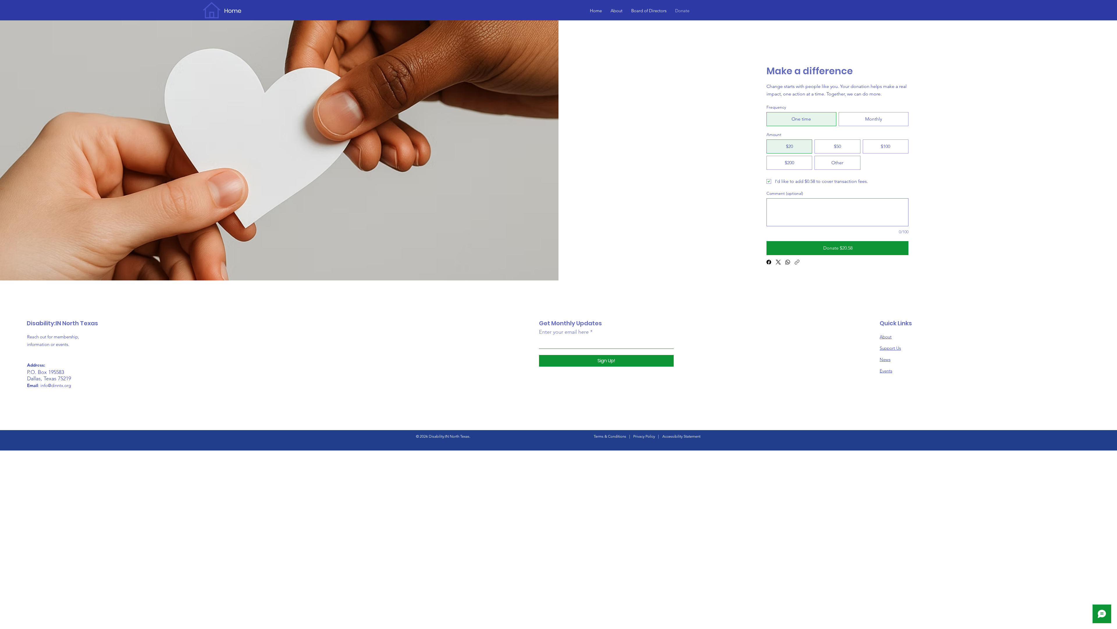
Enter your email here (564, 332)
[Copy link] (797, 262)
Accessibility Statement (681, 436)
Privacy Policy (644, 436)
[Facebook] (768, 262)
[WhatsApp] (787, 262)
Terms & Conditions (610, 436)
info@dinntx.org (55, 385)
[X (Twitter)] (778, 262)
